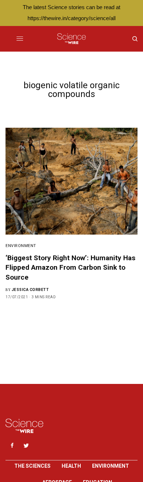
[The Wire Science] (71, 38)
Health (71, 466)
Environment (21, 245)
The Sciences (32, 466)
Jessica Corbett (30, 290)
